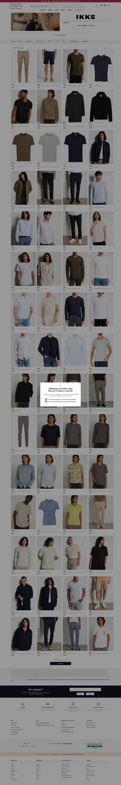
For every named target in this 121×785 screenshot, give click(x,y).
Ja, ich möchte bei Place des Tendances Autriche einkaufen (62, 399)
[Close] (80, 383)
